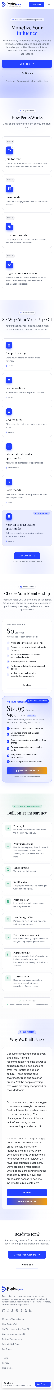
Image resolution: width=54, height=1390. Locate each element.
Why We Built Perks (11, 1344)
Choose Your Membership (14, 1334)
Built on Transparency (12, 1339)
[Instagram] (3, 1310)
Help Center (7, 1368)
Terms (5, 1358)
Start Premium (25, 1201)
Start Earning (25, 556)
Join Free (36, 4)
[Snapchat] (25, 1310)
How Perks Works (10, 1324)
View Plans (27, 1264)
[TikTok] (12, 1310)
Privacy (5, 1363)
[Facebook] (21, 1310)
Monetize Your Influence (13, 1319)
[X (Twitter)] (8, 1310)
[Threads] (17, 1310)
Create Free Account (25, 1254)
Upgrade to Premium (25, 770)
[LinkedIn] (30, 1310)
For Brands (27, 73)
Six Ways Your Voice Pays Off (15, 1329)
